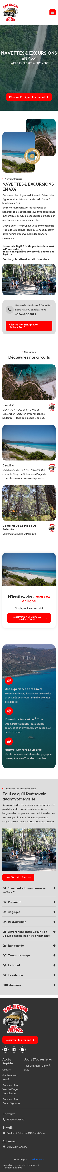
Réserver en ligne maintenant (27, 97)
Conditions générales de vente (19, 1165)
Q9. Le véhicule (12, 975)
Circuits (6, 1069)
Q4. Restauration (14, 922)
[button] (52, 12)
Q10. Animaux (11, 985)
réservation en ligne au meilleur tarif (23, 326)
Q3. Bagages (11, 912)
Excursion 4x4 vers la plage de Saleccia (10, 1089)
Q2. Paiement (11, 902)
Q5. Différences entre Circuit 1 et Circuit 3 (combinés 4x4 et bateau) (26, 934)
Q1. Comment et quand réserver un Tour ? (24, 890)
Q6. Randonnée (13, 945)
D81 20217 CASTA (16, 1146)
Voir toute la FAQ (16, 877)
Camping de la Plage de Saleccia (19, 527)
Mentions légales (12, 1167)
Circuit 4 (8, 465)
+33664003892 (25, 314)
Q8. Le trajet (11, 965)
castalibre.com (36, 1159)
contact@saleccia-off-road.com (25, 1133)
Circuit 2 (8, 405)
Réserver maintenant (18, 1039)
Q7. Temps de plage (16, 955)
